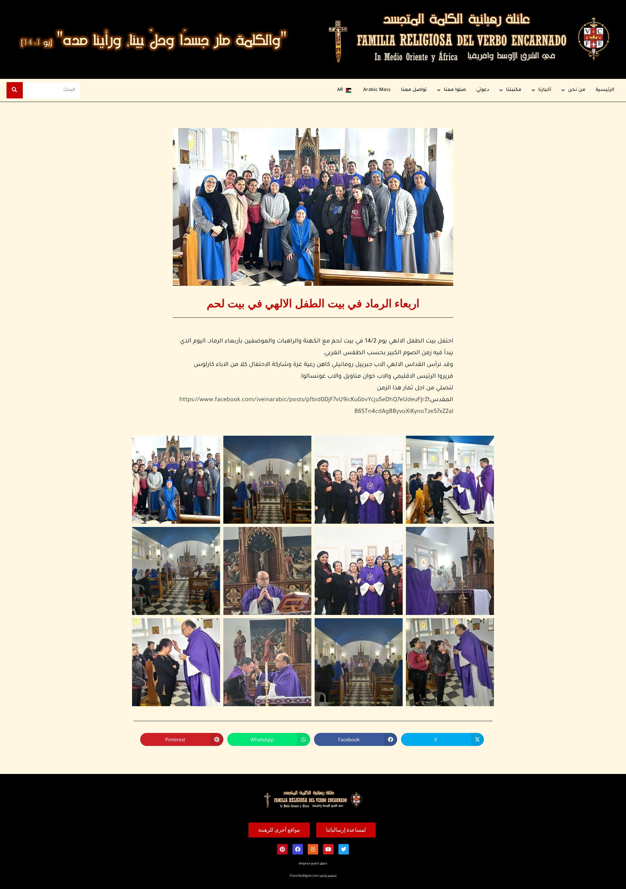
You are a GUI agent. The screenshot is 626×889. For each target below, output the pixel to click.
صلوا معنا (455, 90)
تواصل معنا (414, 90)
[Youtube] (328, 849)
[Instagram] (313, 849)
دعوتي (482, 90)
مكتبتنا (513, 90)
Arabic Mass (377, 90)
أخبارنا (544, 90)
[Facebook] (297, 849)
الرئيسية (605, 90)
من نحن (576, 90)
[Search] (15, 90)
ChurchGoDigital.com (304, 876)
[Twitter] (343, 849)
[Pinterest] (282, 849)
